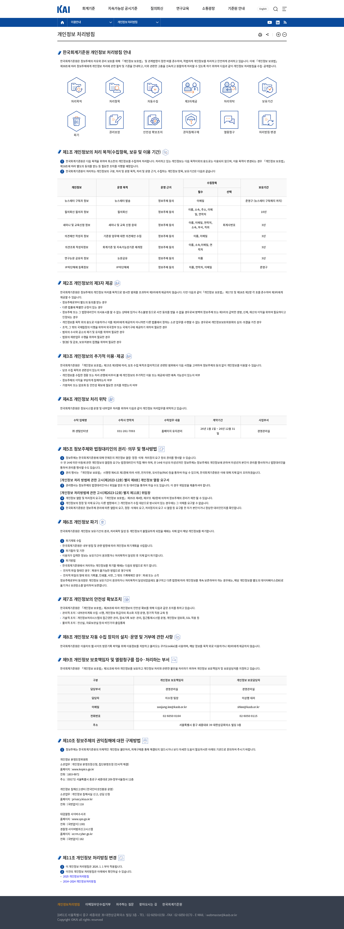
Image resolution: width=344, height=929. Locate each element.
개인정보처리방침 (68, 904)
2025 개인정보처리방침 (76, 876)
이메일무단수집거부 (98, 904)
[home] (62, 22)
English (263, 9)
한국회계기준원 (172, 904)
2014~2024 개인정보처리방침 (79, 881)
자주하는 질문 (125, 904)
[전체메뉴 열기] (284, 9)
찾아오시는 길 (148, 904)
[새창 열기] (269, 22)
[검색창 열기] (275, 9)
